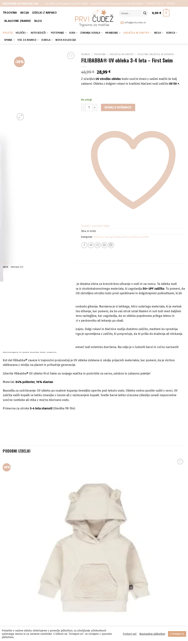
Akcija (24, 12)
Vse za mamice (27, 40)
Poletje (8, 32)
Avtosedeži (38, 32)
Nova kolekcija (65, 40)
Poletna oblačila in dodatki (156, 54)
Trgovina (10, 12)
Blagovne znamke (17, 21)
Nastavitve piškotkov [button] (152, 633)
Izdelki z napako (44, 12)
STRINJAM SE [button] (177, 634)
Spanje (8, 40)
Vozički (21, 32)
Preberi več (130, 633)
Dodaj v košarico (118, 107)
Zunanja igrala (90, 32)
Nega (157, 32)
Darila (45, 40)
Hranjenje (111, 32)
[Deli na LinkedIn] (111, 245)
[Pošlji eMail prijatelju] (98, 245)
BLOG (38, 21)
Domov (85, 54)
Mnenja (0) (17, 267)
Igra (72, 32)
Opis (5, 267)
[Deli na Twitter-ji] (91, 245)
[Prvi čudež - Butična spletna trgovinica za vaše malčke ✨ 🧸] (94, 18)
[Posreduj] (145, 13)
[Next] (29, 114)
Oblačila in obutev (136, 32)
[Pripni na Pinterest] (104, 245)
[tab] (5, 267)
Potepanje (57, 32)
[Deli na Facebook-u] (84, 245)
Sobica (170, 32)
